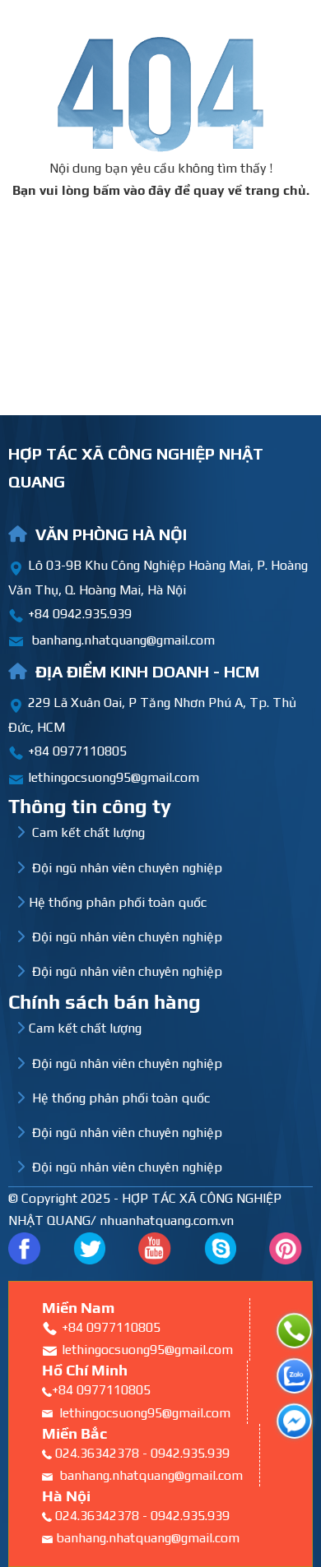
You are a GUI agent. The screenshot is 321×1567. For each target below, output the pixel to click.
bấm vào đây (132, 190)
